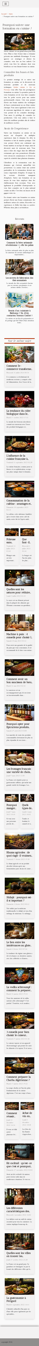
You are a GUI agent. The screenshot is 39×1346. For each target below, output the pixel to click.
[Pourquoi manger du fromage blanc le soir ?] (12, 797)
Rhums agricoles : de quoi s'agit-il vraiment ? (19, 855)
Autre (11, 14)
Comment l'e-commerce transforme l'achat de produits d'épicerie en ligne (18, 370)
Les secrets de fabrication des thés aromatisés (19, 279)
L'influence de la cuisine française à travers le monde (17, 459)
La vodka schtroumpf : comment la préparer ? (19, 990)
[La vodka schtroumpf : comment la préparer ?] (19, 975)
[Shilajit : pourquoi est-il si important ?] (19, 885)
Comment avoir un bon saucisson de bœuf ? (19, 682)
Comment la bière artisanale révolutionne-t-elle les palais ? (19, 245)
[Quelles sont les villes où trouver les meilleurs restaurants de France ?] (19, 1241)
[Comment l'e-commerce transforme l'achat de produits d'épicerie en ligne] (19, 354)
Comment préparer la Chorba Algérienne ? (18, 1078)
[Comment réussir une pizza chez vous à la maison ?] (12, 1106)
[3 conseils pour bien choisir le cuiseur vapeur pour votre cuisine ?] (19, 1020)
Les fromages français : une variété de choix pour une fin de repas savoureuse (19, 773)
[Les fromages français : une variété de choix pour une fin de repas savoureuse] (19, 757)
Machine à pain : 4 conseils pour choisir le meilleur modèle (19, 637)
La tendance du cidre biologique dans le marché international (18, 414)
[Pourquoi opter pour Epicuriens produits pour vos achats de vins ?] (19, 712)
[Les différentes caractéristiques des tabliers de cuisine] (19, 1196)
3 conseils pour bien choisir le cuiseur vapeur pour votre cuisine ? (17, 1037)
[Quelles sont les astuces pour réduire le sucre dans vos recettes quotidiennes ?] (19, 577)
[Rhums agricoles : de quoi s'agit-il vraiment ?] (19, 840)
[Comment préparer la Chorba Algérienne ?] (19, 1065)
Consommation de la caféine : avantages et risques (18, 503)
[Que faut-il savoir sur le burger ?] (27, 532)
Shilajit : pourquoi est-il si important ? (19, 899)
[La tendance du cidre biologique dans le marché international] (19, 399)
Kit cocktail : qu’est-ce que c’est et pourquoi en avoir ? (19, 1166)
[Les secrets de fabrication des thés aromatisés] (19, 267)
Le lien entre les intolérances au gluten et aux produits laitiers (19, 945)
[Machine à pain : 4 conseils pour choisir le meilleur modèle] (19, 622)
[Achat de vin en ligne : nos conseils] (27, 1105)
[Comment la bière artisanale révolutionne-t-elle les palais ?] (19, 232)
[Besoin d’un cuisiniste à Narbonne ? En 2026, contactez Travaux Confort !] (19, 300)
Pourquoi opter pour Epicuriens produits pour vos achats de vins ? (18, 728)
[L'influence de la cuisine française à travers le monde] (19, 444)
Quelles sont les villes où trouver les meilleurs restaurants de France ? (18, 1258)
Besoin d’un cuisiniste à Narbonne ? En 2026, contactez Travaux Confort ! (19, 313)
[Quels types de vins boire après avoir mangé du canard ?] (27, 797)
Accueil (3, 14)
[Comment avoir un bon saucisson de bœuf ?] (19, 667)
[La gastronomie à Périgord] (19, 1286)
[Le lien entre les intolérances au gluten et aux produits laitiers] (19, 930)
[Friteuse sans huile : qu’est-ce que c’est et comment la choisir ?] (12, 532)
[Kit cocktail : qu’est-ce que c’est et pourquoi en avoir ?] (19, 1151)
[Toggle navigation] (6, 4)
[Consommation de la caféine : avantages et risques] (19, 489)
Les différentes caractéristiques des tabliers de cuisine (17, 1211)
